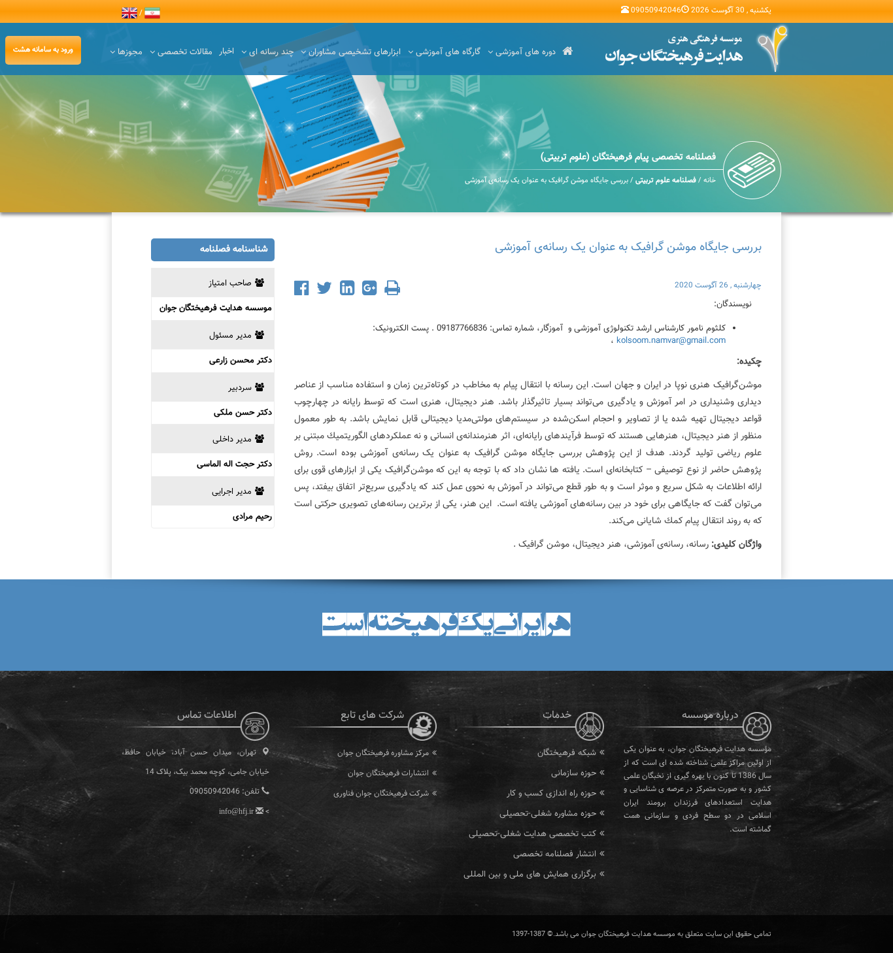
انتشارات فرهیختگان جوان (388, 773)
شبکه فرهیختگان (566, 753)
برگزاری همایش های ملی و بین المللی (529, 874)
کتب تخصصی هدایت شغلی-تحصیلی (532, 834)
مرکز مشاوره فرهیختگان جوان (383, 753)
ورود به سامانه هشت (43, 50)
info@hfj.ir (236, 811)
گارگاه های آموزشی (448, 52)
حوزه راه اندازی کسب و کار (551, 793)
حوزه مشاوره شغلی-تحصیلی (547, 813)
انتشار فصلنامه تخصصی (554, 854)
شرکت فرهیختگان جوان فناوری (381, 794)
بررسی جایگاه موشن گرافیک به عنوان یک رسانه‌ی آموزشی (546, 180)
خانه (709, 180)
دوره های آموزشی (526, 52)
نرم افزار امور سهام (400, 814)
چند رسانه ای (271, 52)
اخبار (226, 51)
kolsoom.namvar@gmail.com (671, 340)
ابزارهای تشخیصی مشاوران (355, 52)
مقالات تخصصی (185, 52)
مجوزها (130, 52)
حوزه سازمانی (573, 773)
